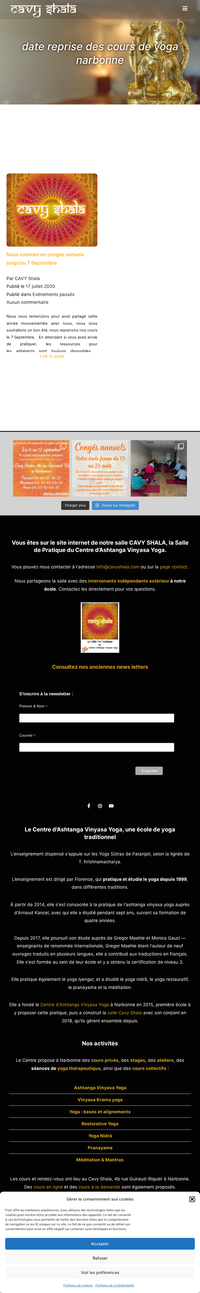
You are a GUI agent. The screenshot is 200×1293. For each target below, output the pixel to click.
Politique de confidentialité (114, 1285)
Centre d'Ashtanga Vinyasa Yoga (74, 1004)
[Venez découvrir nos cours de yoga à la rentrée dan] (41, 468)
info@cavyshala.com (117, 566)
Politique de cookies (78, 1285)
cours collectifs (149, 1068)
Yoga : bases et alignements (100, 1111)
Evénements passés (53, 294)
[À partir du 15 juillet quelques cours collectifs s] (159, 468)
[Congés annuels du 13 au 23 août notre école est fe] (100, 468)
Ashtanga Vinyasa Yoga (100, 1087)
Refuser (100, 1258)
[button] (192, 1199)
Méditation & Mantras (100, 1159)
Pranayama (100, 1147)
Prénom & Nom (33, 706)
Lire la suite (52, 356)
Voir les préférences (100, 1272)
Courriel (27, 735)
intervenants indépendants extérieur (128, 581)
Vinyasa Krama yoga (100, 1099)
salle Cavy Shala (125, 1012)
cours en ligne (48, 1187)
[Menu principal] (185, 8)
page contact (173, 566)
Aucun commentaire (27, 302)
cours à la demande (99, 1187)
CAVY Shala (27, 278)
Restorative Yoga (100, 1123)
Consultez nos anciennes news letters (100, 667)
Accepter (100, 1243)
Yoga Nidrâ (100, 1135)
